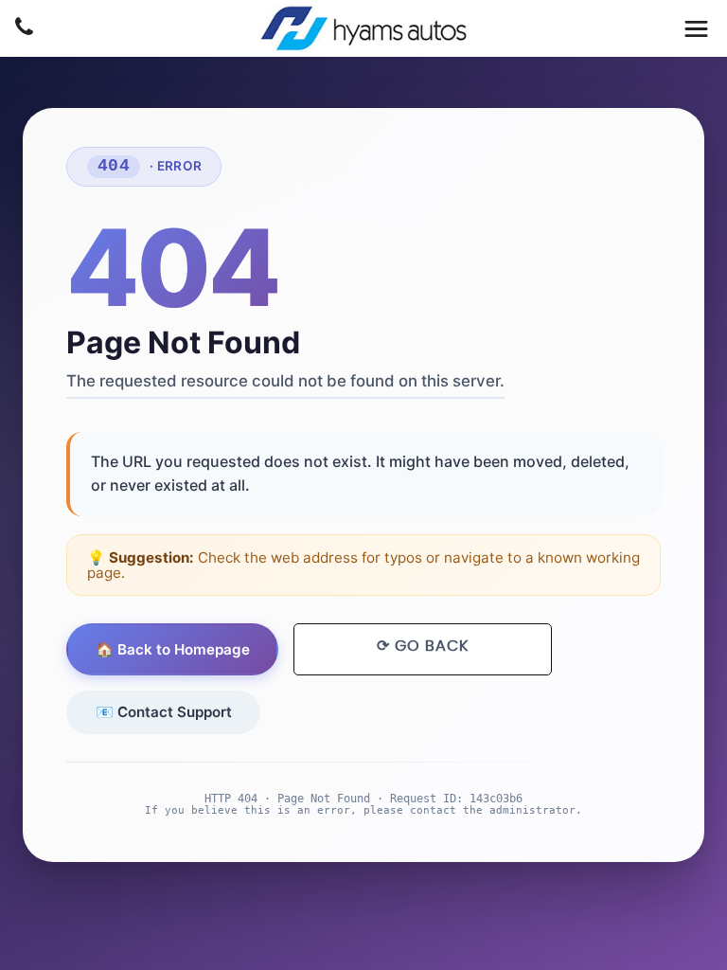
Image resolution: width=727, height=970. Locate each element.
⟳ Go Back (423, 646)
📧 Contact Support (164, 712)
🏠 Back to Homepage (173, 649)
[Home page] (363, 28)
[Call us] (24, 29)
